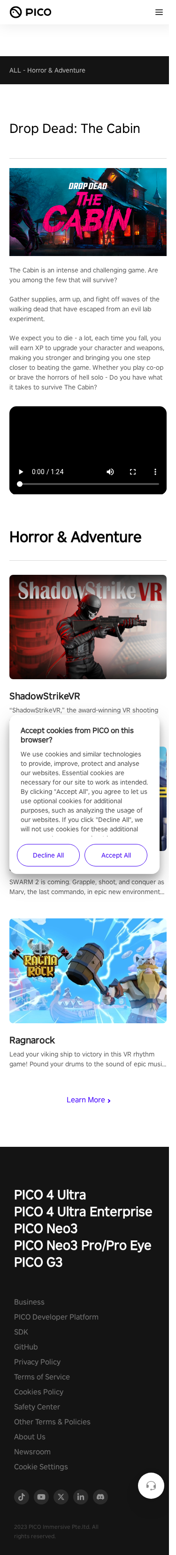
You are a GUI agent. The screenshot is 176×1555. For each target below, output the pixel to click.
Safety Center (37, 1407)
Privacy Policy (37, 1362)
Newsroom (32, 1452)
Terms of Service (42, 1377)
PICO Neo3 (46, 1228)
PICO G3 (38, 1261)
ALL (15, 70)
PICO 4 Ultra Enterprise (83, 1211)
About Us (30, 1437)
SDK (21, 1332)
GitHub (26, 1347)
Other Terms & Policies (52, 1422)
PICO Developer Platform (56, 1317)
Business (29, 1302)
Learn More (86, 1100)
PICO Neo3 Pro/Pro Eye (83, 1245)
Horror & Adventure (56, 70)
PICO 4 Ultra (50, 1194)
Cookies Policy (38, 1392)
